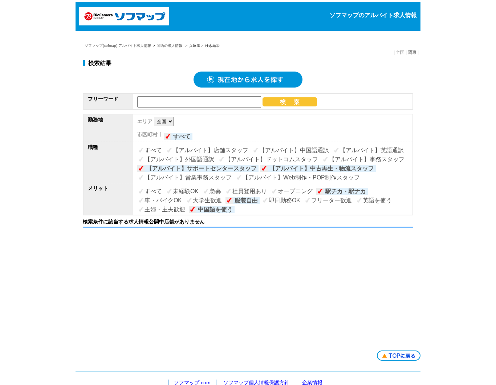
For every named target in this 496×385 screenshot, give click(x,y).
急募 (215, 191)
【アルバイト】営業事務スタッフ (188, 177)
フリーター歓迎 (331, 200)
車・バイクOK (163, 200)
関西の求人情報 (170, 46)
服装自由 (246, 200)
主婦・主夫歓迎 (165, 209)
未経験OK (186, 191)
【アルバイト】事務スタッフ (366, 159)
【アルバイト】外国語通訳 (179, 159)
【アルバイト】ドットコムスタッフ (271, 159)
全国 (400, 52)
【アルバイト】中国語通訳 (294, 150)
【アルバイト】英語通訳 (372, 150)
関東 (412, 52)
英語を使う (377, 200)
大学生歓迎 (207, 200)
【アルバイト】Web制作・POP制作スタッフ (301, 177)
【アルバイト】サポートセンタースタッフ (201, 168)
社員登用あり (249, 191)
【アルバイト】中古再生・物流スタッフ (321, 168)
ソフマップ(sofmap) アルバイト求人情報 (118, 46)
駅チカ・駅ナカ (345, 191)
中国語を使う (215, 209)
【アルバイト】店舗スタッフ (210, 150)
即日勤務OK (284, 200)
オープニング (295, 191)
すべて (182, 136)
